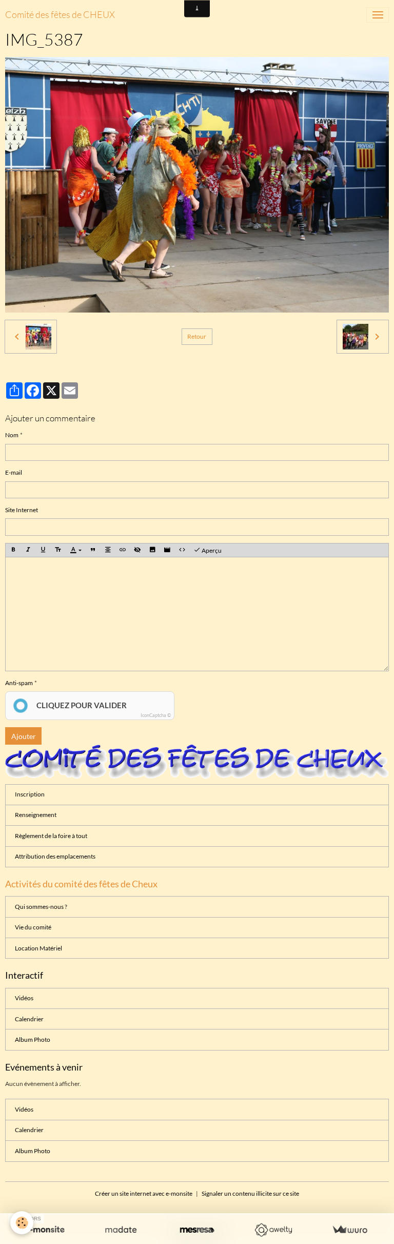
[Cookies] (21, 1222)
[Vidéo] (167, 550)
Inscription (30, 794)
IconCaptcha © (156, 715)
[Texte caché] (137, 550)
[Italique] (28, 550)
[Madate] (121, 1230)
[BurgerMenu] (377, 15)
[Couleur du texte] (76, 550)
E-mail (13, 472)
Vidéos (24, 998)
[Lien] (122, 550)
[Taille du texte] (58, 550)
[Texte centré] (107, 550)
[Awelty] (273, 1230)
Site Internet (21, 510)
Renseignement (35, 815)
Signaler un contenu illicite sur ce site (250, 1193)
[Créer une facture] (350, 1230)
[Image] (152, 550)
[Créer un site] (44, 1230)
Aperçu (211, 551)
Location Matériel (38, 948)
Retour (196, 336)
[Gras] (13, 550)
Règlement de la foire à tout (51, 836)
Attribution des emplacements (55, 856)
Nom (11, 435)
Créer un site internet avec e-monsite (143, 1193)
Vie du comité (33, 927)
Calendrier (29, 1019)
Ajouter (23, 736)
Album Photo (32, 1039)
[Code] (182, 550)
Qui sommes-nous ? (41, 906)
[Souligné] (43, 550)
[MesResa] (197, 1230)
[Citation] (93, 550)
